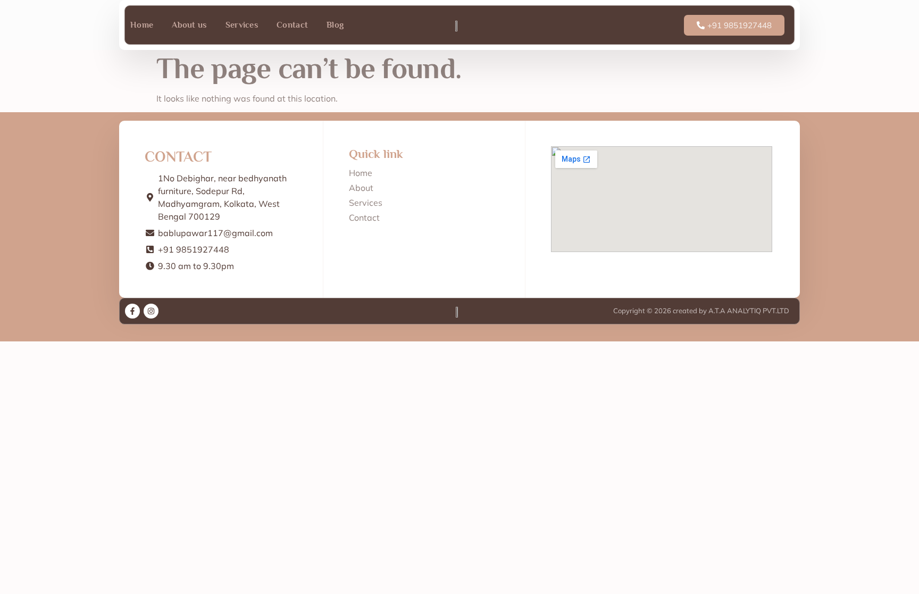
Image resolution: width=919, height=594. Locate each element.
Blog (335, 25)
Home (141, 25)
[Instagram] (151, 311)
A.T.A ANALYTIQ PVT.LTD (748, 310)
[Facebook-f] (132, 311)
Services (241, 25)
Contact (292, 25)
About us (189, 25)
